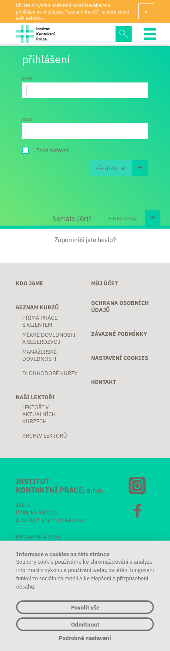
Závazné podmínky (119, 333)
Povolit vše (85, 607)
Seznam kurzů (37, 307)
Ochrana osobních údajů (120, 306)
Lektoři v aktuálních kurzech (39, 414)
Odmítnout (85, 624)
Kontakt (103, 381)
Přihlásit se (110, 167)
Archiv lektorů (44, 435)
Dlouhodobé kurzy (50, 373)
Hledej (123, 33)
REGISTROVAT (122, 218)
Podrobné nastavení (85, 637)
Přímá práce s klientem (40, 321)
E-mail (27, 78)
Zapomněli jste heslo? (85, 239)
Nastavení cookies (119, 357)
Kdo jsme (29, 283)
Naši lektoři (35, 397)
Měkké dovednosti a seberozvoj (48, 338)
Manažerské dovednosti (39, 355)
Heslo (27, 119)
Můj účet (104, 283)
